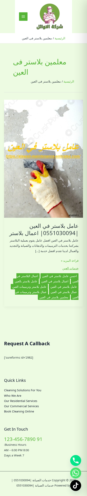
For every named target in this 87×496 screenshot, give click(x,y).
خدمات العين (70, 268)
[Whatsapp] (75, 473)
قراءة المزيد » (70, 260)
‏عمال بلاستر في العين (64, 292)
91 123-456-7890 (23, 439)
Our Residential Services (20, 401)
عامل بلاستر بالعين (26, 281)
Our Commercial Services (21, 406)
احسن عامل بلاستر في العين (59, 276)
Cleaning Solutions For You (22, 390)
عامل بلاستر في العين (63, 287)
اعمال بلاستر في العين (54, 281)
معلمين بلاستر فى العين (53, 297)
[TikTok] (75, 485)
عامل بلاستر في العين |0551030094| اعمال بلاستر (44, 229)
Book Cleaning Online (19, 411)
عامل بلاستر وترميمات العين (29, 287)
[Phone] (75, 460)
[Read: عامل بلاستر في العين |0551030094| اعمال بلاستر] (43, 158)
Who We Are (12, 395)
